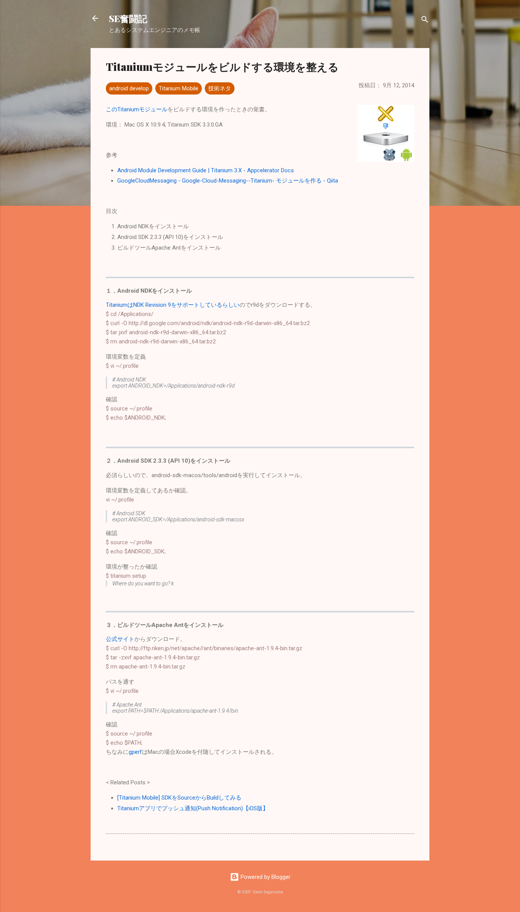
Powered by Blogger (264, 877)
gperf (135, 752)
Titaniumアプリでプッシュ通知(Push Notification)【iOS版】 (192, 808)
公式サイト (120, 639)
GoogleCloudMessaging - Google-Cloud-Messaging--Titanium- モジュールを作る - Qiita (227, 180)
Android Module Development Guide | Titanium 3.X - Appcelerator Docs (205, 170)
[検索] (424, 20)
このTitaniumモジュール (136, 109)
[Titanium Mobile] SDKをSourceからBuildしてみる (179, 797)
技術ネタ (219, 88)
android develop (129, 88)
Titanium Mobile (178, 88)
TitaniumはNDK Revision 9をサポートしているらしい (172, 304)
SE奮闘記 (128, 18)
